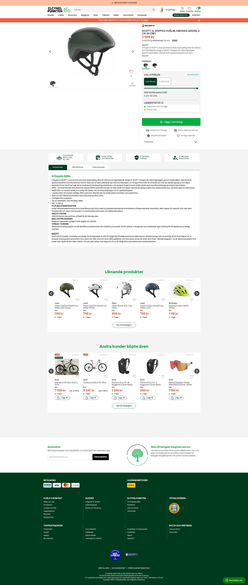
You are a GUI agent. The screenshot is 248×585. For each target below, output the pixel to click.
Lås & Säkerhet (90, 529)
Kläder (116, 15)
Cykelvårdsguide (91, 505)
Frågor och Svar (49, 502)
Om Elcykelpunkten (134, 502)
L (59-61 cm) (164, 82)
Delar (95, 15)
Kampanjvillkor (49, 517)
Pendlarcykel (48, 529)
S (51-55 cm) (150, 82)
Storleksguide (192, 75)
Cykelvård (130, 538)
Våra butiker (131, 511)
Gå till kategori (124, 325)
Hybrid (129, 535)
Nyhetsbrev (131, 505)
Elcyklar (51, 15)
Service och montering (93, 508)
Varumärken (128, 15)
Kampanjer (142, 15)
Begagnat (85, 15)
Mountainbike (48, 538)
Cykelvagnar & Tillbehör (93, 538)
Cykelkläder (89, 532)
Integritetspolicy (49, 511)
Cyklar (61, 15)
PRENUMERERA (100, 457)
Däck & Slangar (90, 535)
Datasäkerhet (119, 568)
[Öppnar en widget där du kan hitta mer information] (234, 580)
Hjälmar (46, 535)
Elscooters (72, 15)
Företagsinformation (139, 568)
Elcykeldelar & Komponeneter (137, 529)
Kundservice (48, 505)
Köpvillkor (47, 514)
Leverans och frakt (50, 508)
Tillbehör (105, 15)
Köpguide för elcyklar (92, 502)
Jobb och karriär (132, 508)
